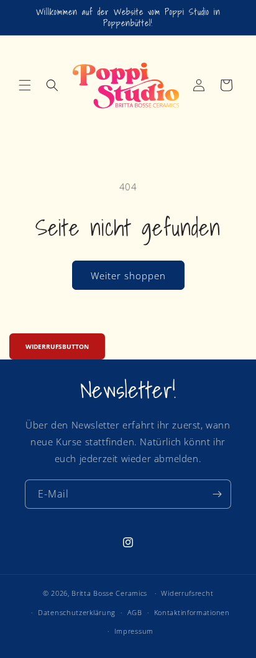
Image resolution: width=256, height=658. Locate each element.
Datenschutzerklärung (77, 612)
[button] (25, 85)
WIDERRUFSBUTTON (57, 346)
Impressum (133, 631)
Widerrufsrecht (187, 593)
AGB (134, 612)
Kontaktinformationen (192, 612)
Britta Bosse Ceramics (109, 593)
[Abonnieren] (217, 494)
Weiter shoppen (128, 275)
